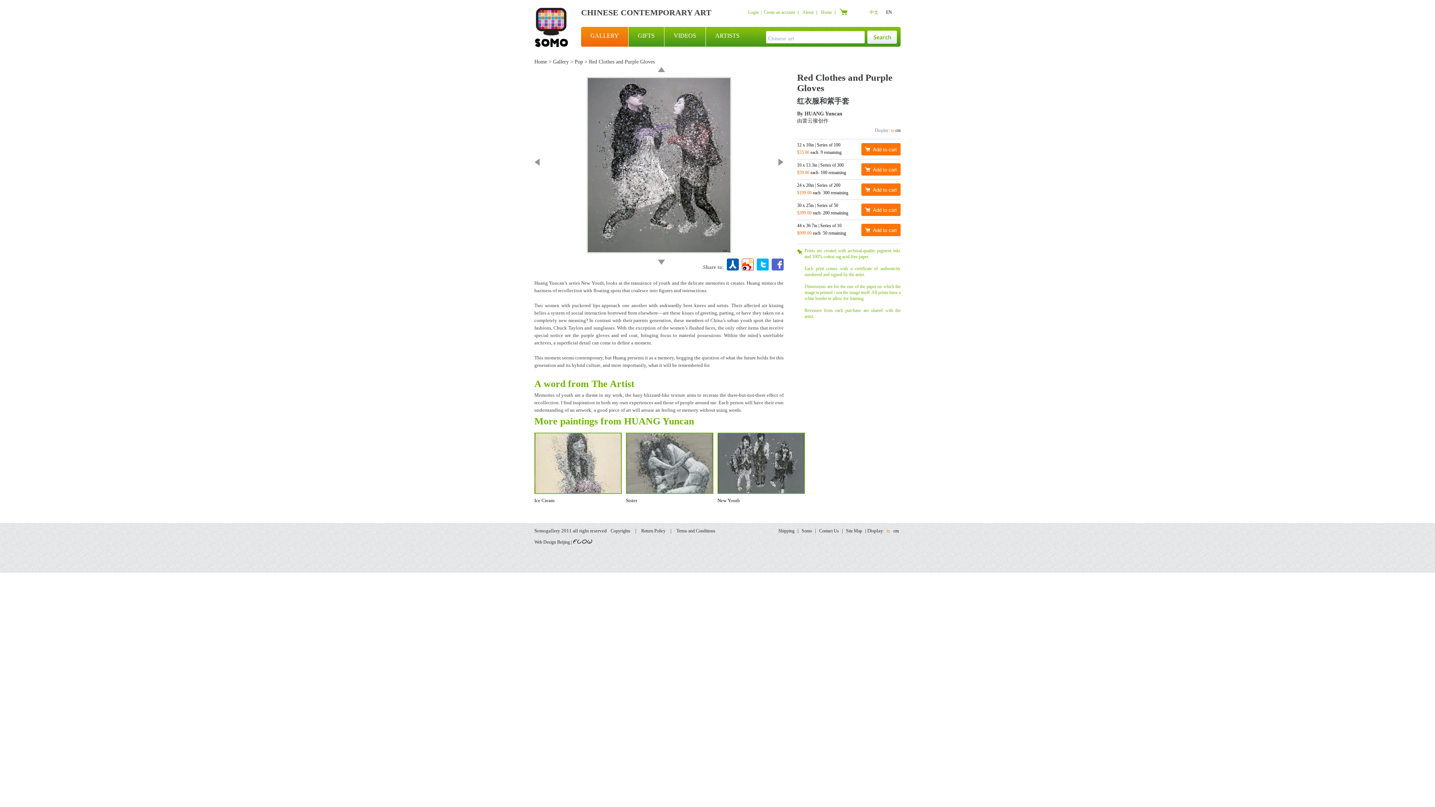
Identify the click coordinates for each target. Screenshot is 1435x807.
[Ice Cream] (781, 162)
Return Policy (653, 531)
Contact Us (829, 531)
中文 (874, 12)
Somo (807, 531)
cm (898, 130)
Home (826, 12)
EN (889, 12)
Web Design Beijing (552, 542)
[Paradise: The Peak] (661, 262)
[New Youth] (537, 162)
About (808, 12)
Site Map (854, 531)
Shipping (786, 531)
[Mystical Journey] (661, 69)
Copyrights (620, 531)
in (892, 130)
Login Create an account (771, 12)
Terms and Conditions (695, 531)
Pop (579, 62)
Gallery (561, 62)
